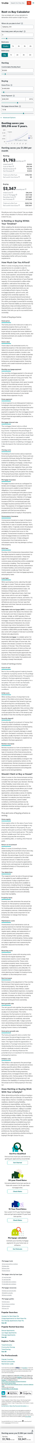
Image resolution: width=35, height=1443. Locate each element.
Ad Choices (26, 1403)
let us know (28, 1416)
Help (13, 1403)
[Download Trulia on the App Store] (12, 1393)
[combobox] (20, 3)
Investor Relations (17, 1401)
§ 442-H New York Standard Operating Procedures (13, 1381)
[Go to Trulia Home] (5, 3)
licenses (19, 1377)
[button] (29, 3)
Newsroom (8, 1401)
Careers (3, 1401)
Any (4, 55)
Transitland (24, 1367)
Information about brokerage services (13, 1384)
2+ (19, 46)
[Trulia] (3, 1393)
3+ (25, 46)
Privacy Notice (18, 1403)
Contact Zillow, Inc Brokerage (9, 1388)
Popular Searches (9, 1312)
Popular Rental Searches (12, 1327)
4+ (31, 46)
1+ (13, 46)
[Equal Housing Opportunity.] (23, 1421)
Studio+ (6, 46)
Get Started (17, 1163)
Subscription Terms (6, 1403)
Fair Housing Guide (25, 1400)
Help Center (8, 1422)
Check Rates (17, 1191)
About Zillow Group (15, 1400)
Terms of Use (25, 1401)
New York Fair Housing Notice (8, 1383)
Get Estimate (17, 1249)
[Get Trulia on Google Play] (25, 1393)
